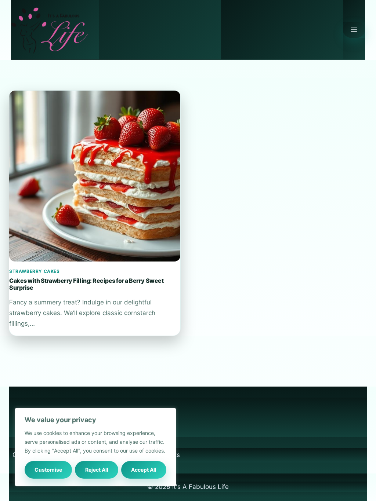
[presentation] (94, 176)
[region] (95, 447)
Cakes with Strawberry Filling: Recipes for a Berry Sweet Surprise (86, 284)
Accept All (143, 470)
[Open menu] (354, 30)
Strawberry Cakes (34, 271)
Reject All (96, 470)
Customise (48, 470)
